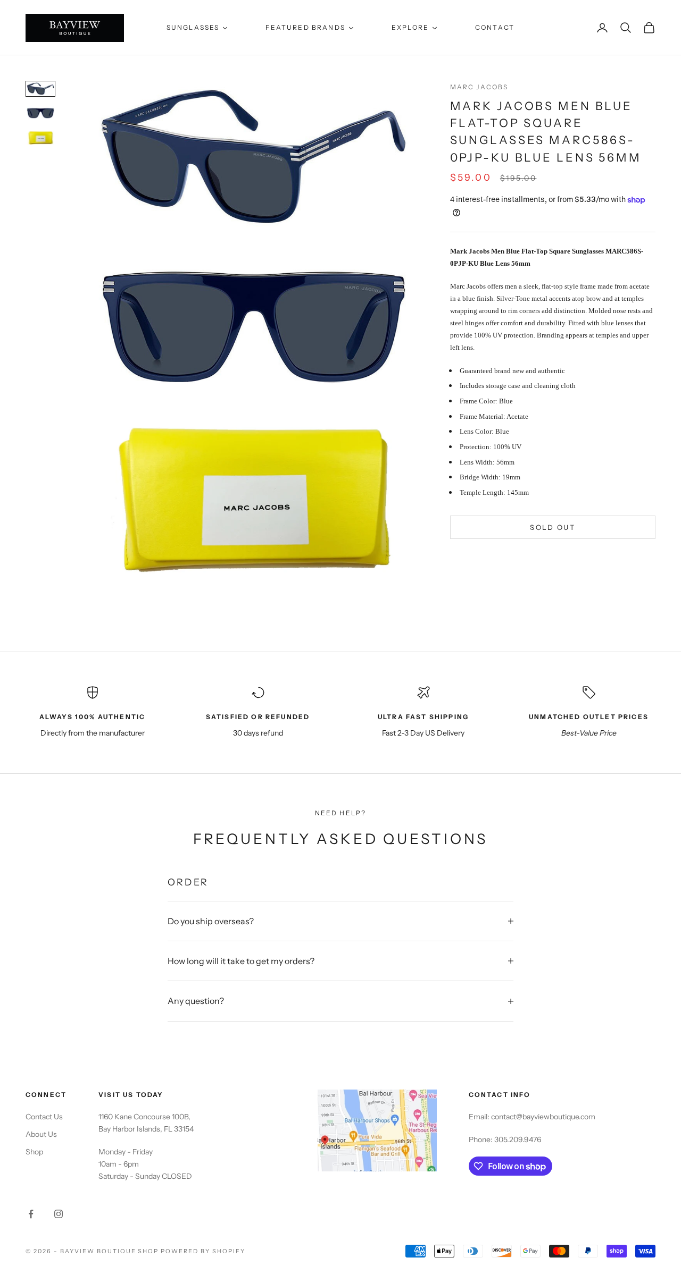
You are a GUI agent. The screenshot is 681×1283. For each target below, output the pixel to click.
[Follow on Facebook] (31, 1214)
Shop (34, 1152)
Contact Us (44, 1116)
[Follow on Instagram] (58, 1214)
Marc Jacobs (479, 87)
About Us (41, 1134)
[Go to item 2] (40, 113)
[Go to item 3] (40, 138)
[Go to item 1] (40, 89)
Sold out (552, 527)
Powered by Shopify (203, 1251)
